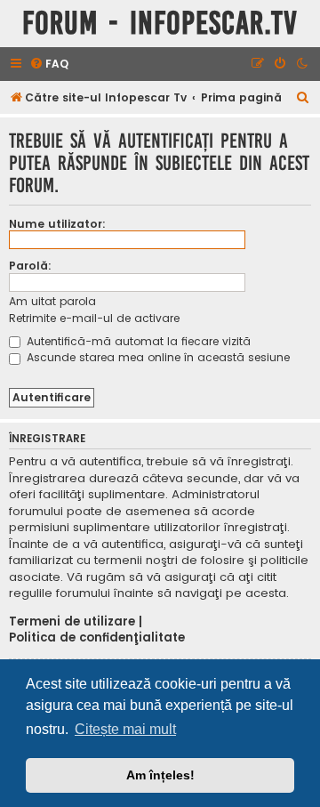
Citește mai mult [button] (125, 729)
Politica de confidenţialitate (97, 638)
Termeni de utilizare (72, 622)
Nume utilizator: (57, 223)
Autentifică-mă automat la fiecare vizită (137, 341)
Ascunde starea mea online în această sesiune (156, 357)
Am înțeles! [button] (160, 775)
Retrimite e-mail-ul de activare (94, 318)
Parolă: (30, 265)
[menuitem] (48, 64)
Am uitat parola (52, 301)
